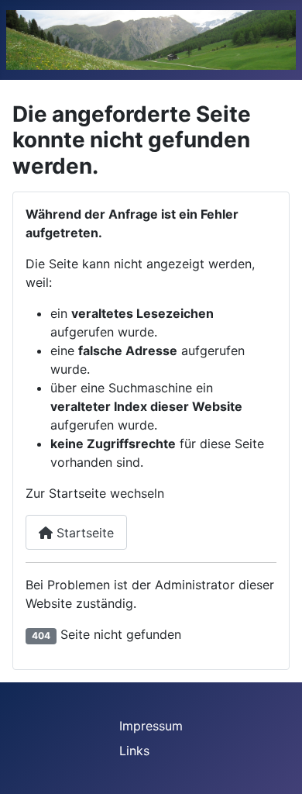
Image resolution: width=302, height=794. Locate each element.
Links (134, 750)
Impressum (151, 726)
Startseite (83, 532)
